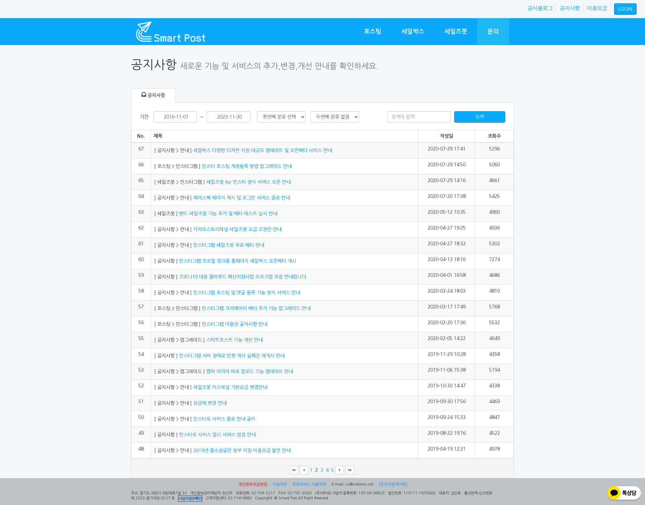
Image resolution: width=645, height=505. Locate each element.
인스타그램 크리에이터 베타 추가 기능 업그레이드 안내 (255, 308)
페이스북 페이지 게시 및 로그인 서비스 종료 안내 (241, 198)
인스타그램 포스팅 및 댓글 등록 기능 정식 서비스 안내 (246, 292)
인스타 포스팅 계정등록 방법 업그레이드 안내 (246, 166)
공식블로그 (540, 8)
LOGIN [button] (625, 9)
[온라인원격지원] (393, 484)
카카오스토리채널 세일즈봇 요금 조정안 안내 (237, 229)
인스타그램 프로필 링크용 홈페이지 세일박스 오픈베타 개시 (238, 261)
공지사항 (570, 8)
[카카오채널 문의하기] (624, 493)
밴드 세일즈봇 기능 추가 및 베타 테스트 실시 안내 (227, 213)
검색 (479, 117)
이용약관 (279, 484)
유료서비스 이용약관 (309, 484)
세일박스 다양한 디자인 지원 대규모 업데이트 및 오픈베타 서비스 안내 (262, 150)
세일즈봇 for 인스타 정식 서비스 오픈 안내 (248, 182)
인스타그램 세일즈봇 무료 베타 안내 (228, 245)
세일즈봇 (455, 31)
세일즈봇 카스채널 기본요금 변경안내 (229, 387)
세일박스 (412, 31)
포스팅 (372, 31)
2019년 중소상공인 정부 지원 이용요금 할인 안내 (241, 450)
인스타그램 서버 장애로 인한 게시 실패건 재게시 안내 (231, 355)
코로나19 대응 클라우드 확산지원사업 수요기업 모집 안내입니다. (242, 277)
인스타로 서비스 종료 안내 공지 (223, 419)
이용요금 (597, 8)
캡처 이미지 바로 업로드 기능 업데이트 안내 (249, 371)
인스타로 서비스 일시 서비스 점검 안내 (217, 434)
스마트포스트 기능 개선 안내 (234, 340)
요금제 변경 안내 (209, 403)
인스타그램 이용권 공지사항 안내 (234, 324)
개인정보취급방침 (252, 484)
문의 (493, 31)
